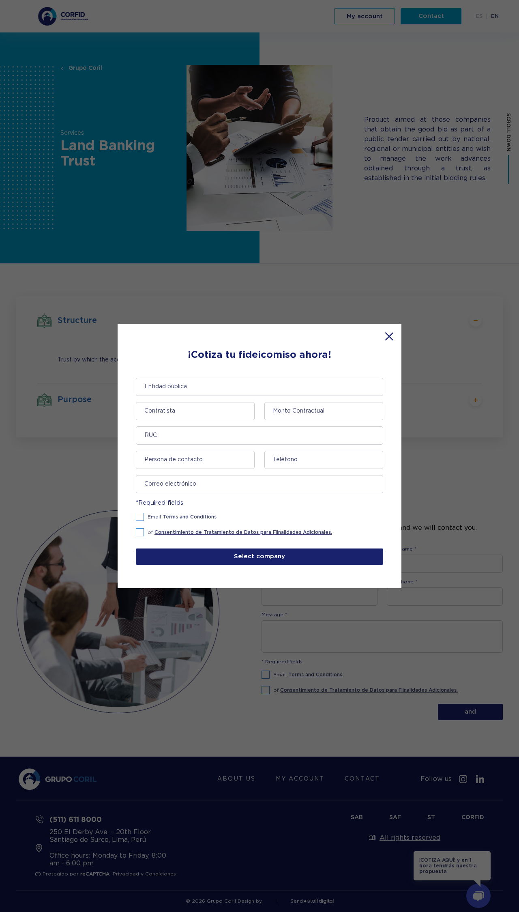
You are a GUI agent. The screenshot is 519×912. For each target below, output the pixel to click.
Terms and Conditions (190, 516)
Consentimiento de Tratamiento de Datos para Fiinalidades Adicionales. (243, 532)
